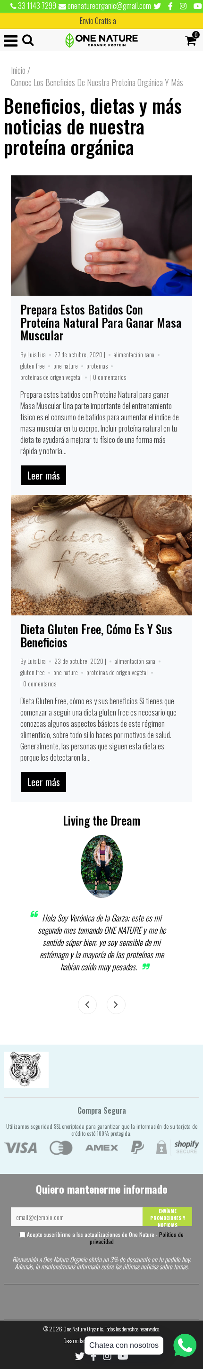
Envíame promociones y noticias (167, 1216)
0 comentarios (109, 377)
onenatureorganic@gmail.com (108, 5)
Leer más (43, 475)
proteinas (97, 365)
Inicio (18, 70)
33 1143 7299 (36, 5)
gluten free (32, 365)
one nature (65, 365)
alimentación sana (134, 354)
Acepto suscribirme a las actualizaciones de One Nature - (104, 1238)
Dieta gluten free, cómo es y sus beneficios (96, 635)
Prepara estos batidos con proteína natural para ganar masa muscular (101, 322)
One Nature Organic (83, 1329)
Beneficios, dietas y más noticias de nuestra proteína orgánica (93, 126)
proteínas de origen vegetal (51, 377)
